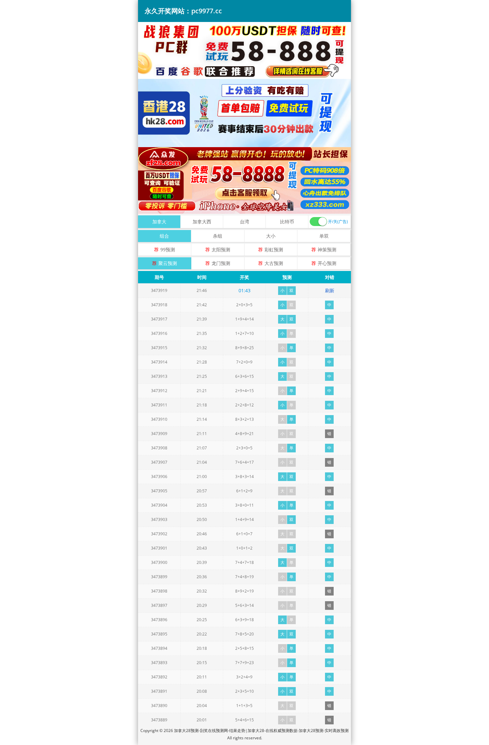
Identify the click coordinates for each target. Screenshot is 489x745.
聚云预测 (167, 263)
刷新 (329, 290)
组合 (164, 236)
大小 (270, 236)
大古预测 (273, 263)
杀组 (217, 236)
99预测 (167, 249)
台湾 (244, 221)
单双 (324, 236)
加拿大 (159, 221)
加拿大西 (202, 221)
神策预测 (327, 249)
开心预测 (327, 263)
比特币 (287, 221)
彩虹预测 (273, 249)
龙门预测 (221, 263)
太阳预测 (221, 249)
